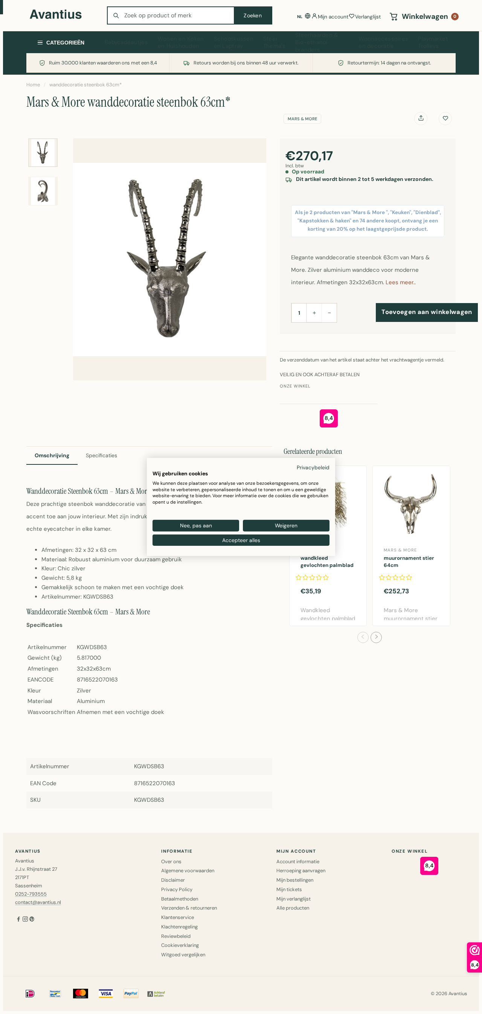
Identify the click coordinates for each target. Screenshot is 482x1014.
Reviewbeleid (176, 936)
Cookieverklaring (180, 945)
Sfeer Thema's (274, 42)
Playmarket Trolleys (433, 42)
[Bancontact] (55, 993)
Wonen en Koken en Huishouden (181, 42)
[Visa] (105, 993)
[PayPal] (131, 993)
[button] (363, 637)
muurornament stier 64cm (409, 561)
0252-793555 (31, 894)
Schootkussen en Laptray (233, 42)
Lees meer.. (401, 282)
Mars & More (302, 118)
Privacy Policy (176, 889)
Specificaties (101, 455)
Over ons (171, 861)
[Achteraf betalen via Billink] (156, 993)
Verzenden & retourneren (189, 908)
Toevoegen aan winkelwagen (426, 312)
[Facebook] (18, 919)
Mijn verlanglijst (293, 899)
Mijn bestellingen (294, 880)
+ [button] (314, 312)
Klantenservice (177, 917)
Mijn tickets (289, 889)
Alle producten (292, 908)
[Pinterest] (32, 919)
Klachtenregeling (179, 927)
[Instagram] (25, 919)
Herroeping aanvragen (300, 870)
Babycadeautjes (126, 42)
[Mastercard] (80, 993)
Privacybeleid (313, 467)
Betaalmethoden (179, 899)
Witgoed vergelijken (183, 954)
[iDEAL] (30, 993)
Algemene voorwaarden (187, 870)
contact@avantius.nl (38, 902)
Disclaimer (173, 880)
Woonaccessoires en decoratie (383, 42)
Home (33, 84)
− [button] (329, 312)
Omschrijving (52, 455)
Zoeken (253, 15)
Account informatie (297, 861)
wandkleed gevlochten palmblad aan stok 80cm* (327, 565)
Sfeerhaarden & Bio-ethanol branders (317, 42)
